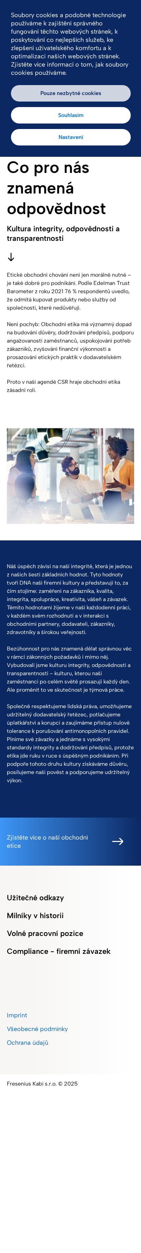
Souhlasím (71, 115)
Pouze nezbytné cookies (70, 93)
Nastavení (71, 137)
